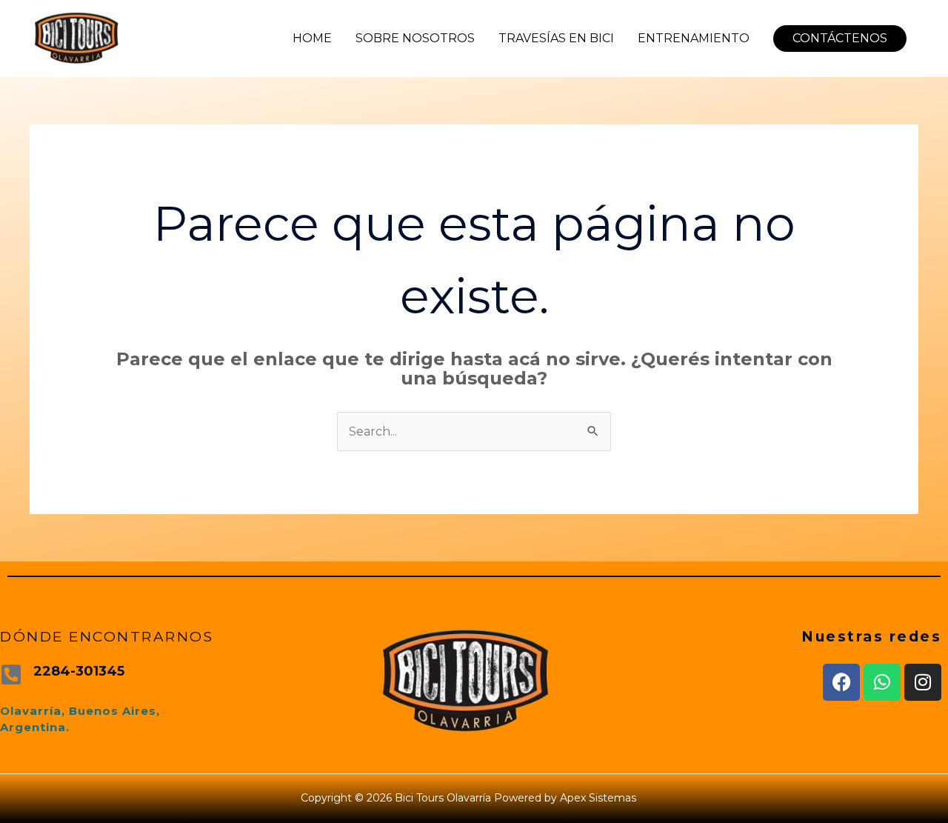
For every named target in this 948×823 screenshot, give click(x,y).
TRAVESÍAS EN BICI (556, 38)
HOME (312, 38)
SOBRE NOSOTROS (415, 38)
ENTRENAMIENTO (694, 38)
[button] (840, 38)
